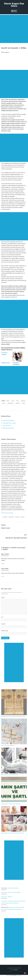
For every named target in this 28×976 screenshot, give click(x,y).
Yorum (3, 597)
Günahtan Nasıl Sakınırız (8, 420)
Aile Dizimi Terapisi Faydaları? (7, 745)
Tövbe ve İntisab (7, 425)
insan (17, 400)
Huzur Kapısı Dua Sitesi (14, 5)
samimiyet (18, 403)
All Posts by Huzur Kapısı (7, 513)
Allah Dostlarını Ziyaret (8, 428)
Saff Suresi (10, 896)
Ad (2, 617)
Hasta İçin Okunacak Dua (13, 888)
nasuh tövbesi (10, 403)
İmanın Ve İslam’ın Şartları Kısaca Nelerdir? (10, 803)
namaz (3, 403)
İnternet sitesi (4, 630)
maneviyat (23, 400)
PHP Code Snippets (10, 975)
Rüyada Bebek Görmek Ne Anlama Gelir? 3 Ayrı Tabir (12, 833)
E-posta (3, 624)
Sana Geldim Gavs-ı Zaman (9, 423)
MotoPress (16, 969)
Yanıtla (2, 563)
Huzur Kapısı (5, 517)
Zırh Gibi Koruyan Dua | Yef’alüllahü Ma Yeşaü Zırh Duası (13, 716)
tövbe (23, 403)
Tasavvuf (22, 517)
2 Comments (17, 517)
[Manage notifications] (25, 973)
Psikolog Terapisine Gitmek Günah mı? (9, 774)
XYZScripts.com (18, 975)
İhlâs (13, 400)
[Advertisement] (14, 29)
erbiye (8, 400)
